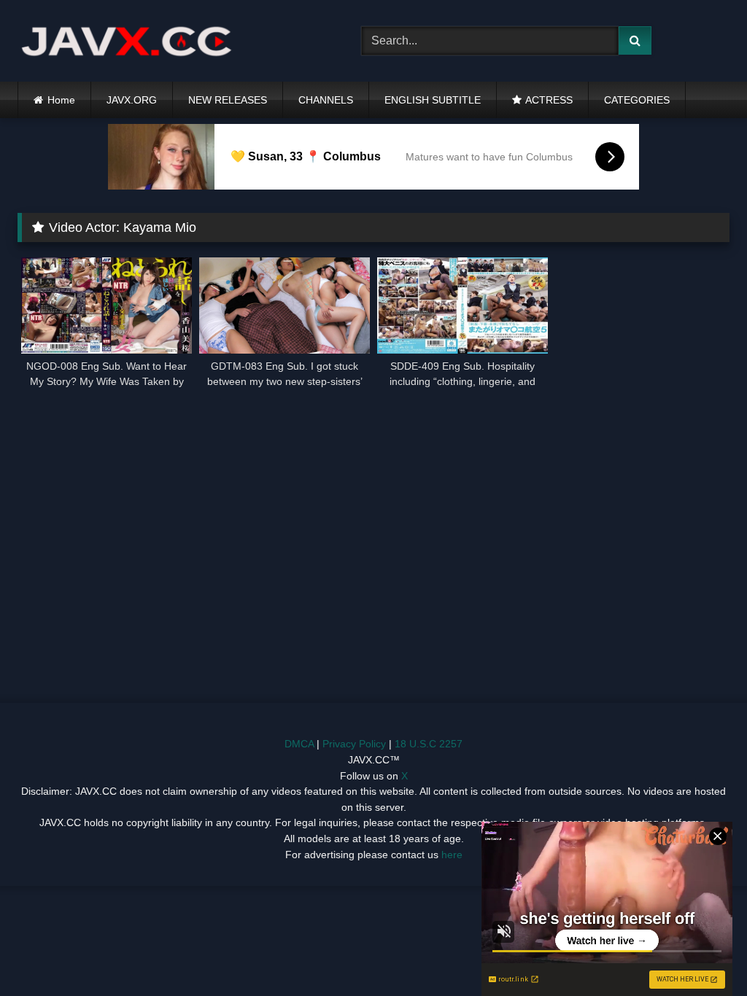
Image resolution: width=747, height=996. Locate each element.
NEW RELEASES (227, 100)
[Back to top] (702, 952)
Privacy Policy (354, 744)
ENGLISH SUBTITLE (432, 100)
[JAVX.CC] (167, 41)
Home (61, 100)
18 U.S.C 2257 (428, 744)
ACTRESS (549, 100)
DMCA (299, 744)
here (451, 854)
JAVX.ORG (132, 100)
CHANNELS (325, 100)
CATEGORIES (637, 100)
